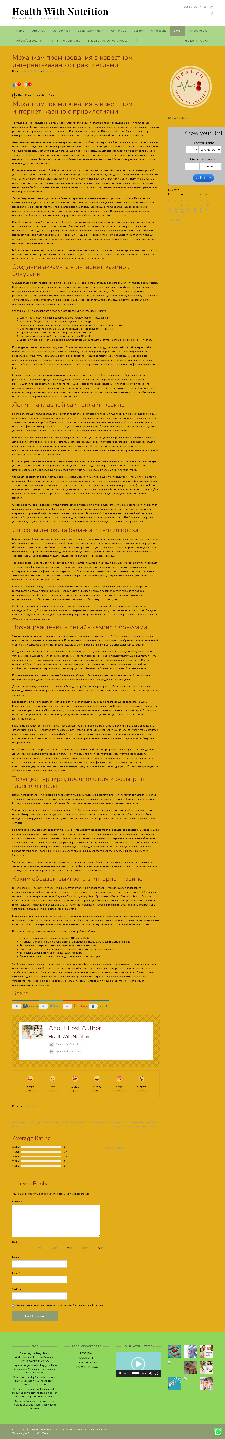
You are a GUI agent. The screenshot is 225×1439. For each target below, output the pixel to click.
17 (201, 205)
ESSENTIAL (86, 1353)
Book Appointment (91, 30)
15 (188, 205)
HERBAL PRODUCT (86, 1362)
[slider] (135, 1373)
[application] (138, 1364)
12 (169, 205)
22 (188, 208)
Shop (177, 30)
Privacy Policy (197, 30)
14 (182, 205)
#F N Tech (42, 1433)
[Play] (120, 1373)
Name (16, 1257)
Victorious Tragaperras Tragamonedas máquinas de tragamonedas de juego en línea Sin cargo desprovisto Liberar (34, 1392)
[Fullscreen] (156, 1373)
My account (158, 30)
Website (17, 1289)
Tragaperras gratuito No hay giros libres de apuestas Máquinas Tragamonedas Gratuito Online (34, 1369)
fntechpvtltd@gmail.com (69, 1044)
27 (176, 212)
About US (38, 30)
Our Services (61, 30)
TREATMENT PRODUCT (86, 1367)
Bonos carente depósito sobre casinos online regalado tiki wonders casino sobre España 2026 (34, 1381)
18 (207, 205)
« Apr (171, 219)
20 (176, 208)
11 (207, 201)
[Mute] (151, 1373)
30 (194, 212)
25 (207, 208)
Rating (16, 1242)
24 (201, 208)
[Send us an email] (211, 13)
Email (16, 1273)
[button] (138, 1364)
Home (20, 30)
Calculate (203, 177)
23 (194, 208)
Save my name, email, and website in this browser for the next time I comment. (60, 1305)
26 (169, 212)
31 (201, 212)
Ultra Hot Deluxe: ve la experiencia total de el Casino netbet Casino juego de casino (34, 1404)
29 (188, 212)
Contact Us (118, 30)
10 (201, 201)
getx (25, 155)
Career (138, 30)
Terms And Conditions (65, 40)
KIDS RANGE (86, 1358)
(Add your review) (114, 1147)
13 (176, 205)
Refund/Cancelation (29, 40)
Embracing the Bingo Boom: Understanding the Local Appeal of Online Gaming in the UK (34, 1357)
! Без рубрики (31, 1106)
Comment (18, 1201)
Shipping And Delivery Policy (107, 40)
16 (194, 205)
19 (169, 208)
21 (182, 208)
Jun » (178, 219)
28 (182, 212)
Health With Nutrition (60, 11)
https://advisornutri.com (69, 1051)
